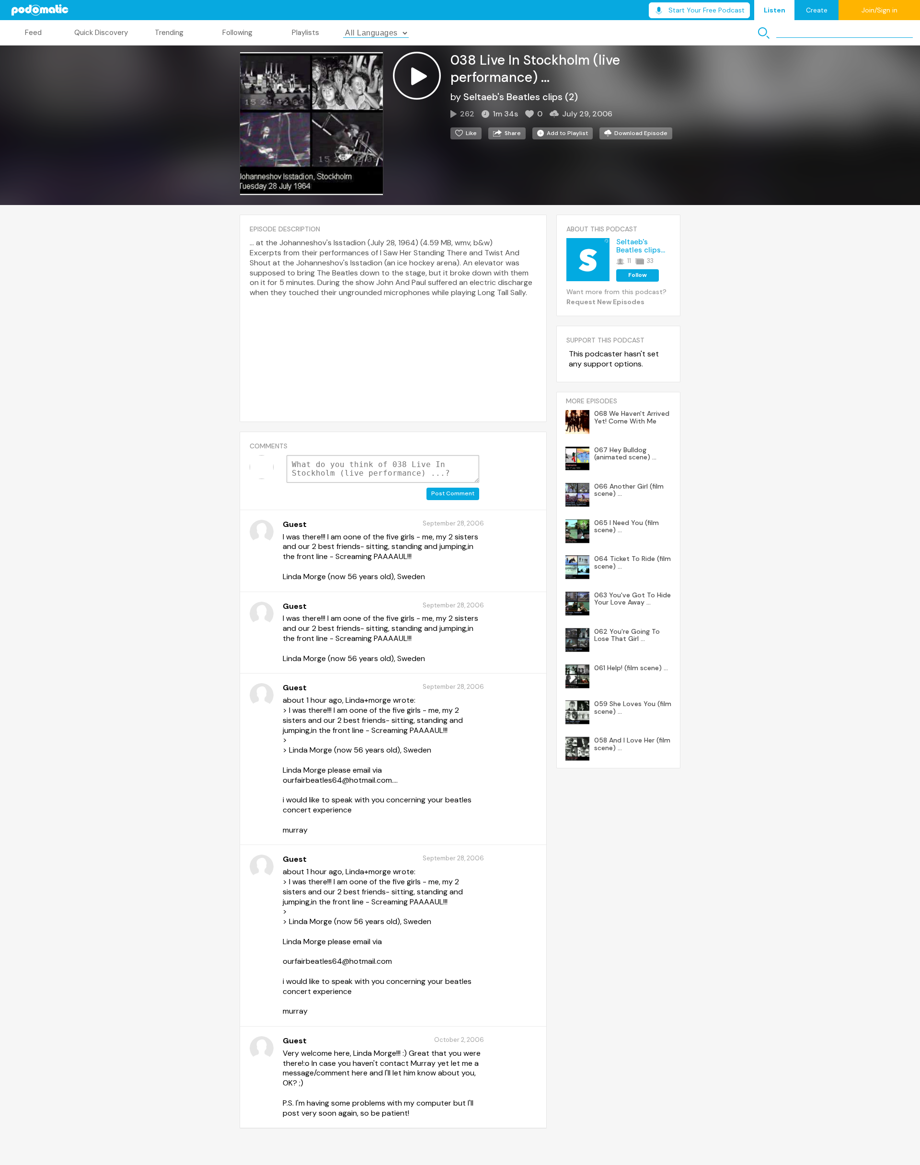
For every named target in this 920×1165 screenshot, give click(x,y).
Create (817, 10)
